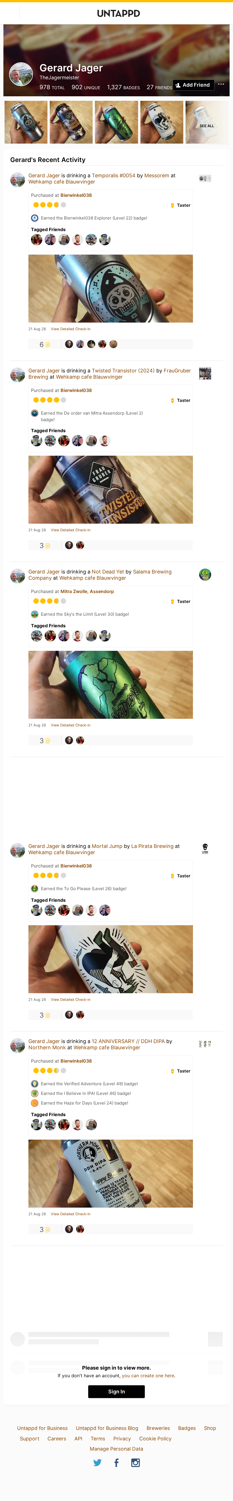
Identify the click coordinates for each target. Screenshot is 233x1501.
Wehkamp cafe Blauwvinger (61, 182)
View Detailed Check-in (70, 329)
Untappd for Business (42, 1428)
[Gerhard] (69, 344)
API (78, 1439)
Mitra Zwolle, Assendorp (87, 591)
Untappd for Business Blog (107, 1428)
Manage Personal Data (116, 1449)
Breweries (158, 1428)
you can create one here (148, 1375)
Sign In (116, 1392)
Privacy (122, 1439)
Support (29, 1439)
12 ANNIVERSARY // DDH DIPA (128, 1041)
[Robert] (113, 344)
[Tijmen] (91, 344)
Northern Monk (47, 1047)
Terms (98, 1439)
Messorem (157, 175)
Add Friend (196, 85)
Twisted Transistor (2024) (123, 371)
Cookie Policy (155, 1439)
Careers (56, 1439)
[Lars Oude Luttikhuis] (102, 344)
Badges (187, 1428)
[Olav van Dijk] (80, 344)
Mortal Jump (107, 846)
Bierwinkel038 (76, 195)
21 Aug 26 (37, 329)
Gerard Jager (44, 175)
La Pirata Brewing (152, 846)
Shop (210, 1428)
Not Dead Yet (108, 572)
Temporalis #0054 (114, 175)
